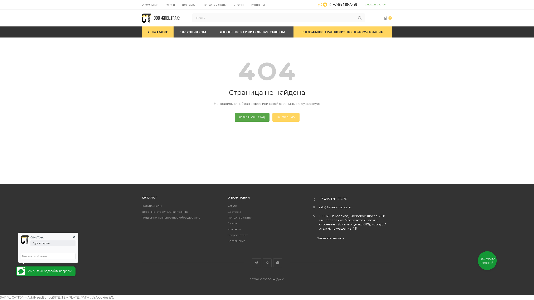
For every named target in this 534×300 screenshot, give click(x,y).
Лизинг (232, 223)
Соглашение (237, 240)
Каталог (149, 197)
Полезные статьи (240, 217)
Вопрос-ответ (238, 235)
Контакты (234, 229)
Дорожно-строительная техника (165, 211)
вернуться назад (252, 117)
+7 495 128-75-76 (333, 199)
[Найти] (360, 18)
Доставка (234, 211)
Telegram (256, 262)
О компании (239, 197)
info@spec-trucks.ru (335, 207)
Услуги (232, 206)
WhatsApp (277, 262)
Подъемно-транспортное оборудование (171, 217)
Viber (267, 262)
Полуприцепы (152, 206)
